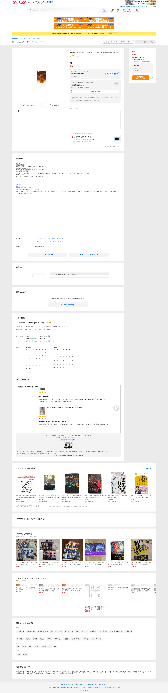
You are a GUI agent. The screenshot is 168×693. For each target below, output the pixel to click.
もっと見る (147, 468)
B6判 (30, 646)
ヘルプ (154, 6)
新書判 (37, 646)
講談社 (28, 639)
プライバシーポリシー (54, 687)
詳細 (116, 97)
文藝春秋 (20, 639)
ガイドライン (82, 687)
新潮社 (35, 639)
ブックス (84, 631)
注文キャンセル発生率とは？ (47, 341)
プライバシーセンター (66, 687)
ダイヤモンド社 (96, 639)
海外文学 (93, 631)
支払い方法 (19, 329)
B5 (55, 646)
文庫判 (24, 646)
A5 (50, 646)
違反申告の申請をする (114, 146)
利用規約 (76, 687)
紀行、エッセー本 (56, 631)
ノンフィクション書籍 (72, 631)
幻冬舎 (66, 639)
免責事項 (90, 687)
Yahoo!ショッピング (66, 684)
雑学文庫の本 (103, 631)
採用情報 (95, 687)
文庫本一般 (20, 631)
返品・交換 (38, 329)
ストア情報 (47, 329)
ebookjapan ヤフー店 (18, 38)
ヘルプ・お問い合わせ (105, 687)
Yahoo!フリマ (103, 684)
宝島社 (49, 639)
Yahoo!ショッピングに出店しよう (140, 6)
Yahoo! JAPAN (125, 6)
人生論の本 (128, 631)
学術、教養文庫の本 (116, 631)
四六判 (44, 646)
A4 (18, 646)
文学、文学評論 (22, 654)
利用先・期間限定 (84, 87)
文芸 (28, 38)
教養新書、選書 (43, 631)
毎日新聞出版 (76, 639)
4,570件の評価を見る (31, 341)
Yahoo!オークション (91, 684)
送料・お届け (28, 329)
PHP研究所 (57, 639)
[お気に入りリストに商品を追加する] (151, 77)
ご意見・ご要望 (116, 687)
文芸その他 (59, 241)
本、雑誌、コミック (43, 241)
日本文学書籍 (31, 631)
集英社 (42, 639)
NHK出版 (85, 639)
